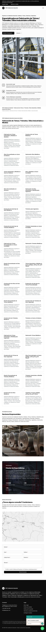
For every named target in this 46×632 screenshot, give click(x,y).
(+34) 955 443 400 (6, 608)
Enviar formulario (23, 572)
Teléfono (26, 552)
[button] (23, 526)
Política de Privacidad (17, 569)
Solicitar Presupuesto (7, 33)
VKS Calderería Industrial (11, 8)
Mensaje (6, 562)
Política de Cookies (28, 607)
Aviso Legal (26, 605)
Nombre (6, 546)
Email (5, 552)
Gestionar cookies (14, 4)
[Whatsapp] (42, 628)
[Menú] (43, 8)
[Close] (42, 616)
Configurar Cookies (28, 612)
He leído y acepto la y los (21, 569)
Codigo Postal (7, 557)
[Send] (42, 623)
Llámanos (18, 33)
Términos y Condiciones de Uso (30, 569)
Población (26, 557)
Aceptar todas (5, 4)
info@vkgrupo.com (6, 610)
